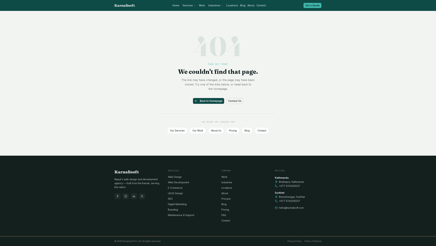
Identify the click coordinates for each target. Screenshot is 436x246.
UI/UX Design (175, 193)
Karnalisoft (124, 5)
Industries (214, 5)
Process (226, 198)
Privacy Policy (294, 241)
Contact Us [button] (234, 100)
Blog (242, 5)
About (250, 5)
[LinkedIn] (134, 196)
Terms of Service (313, 241)
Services (188, 5)
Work (202, 5)
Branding (173, 209)
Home (175, 5)
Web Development (178, 182)
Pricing (233, 130)
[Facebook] (117, 196)
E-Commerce (175, 187)
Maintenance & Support (181, 215)
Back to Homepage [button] (211, 100)
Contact (261, 5)
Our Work (197, 130)
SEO (170, 198)
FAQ (223, 215)
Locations (232, 5)
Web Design (175, 176)
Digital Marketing (177, 204)
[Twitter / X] (142, 196)
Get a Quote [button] (312, 5)
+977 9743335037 (289, 185)
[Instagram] (126, 196)
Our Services (177, 130)
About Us (216, 130)
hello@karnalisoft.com (291, 207)
